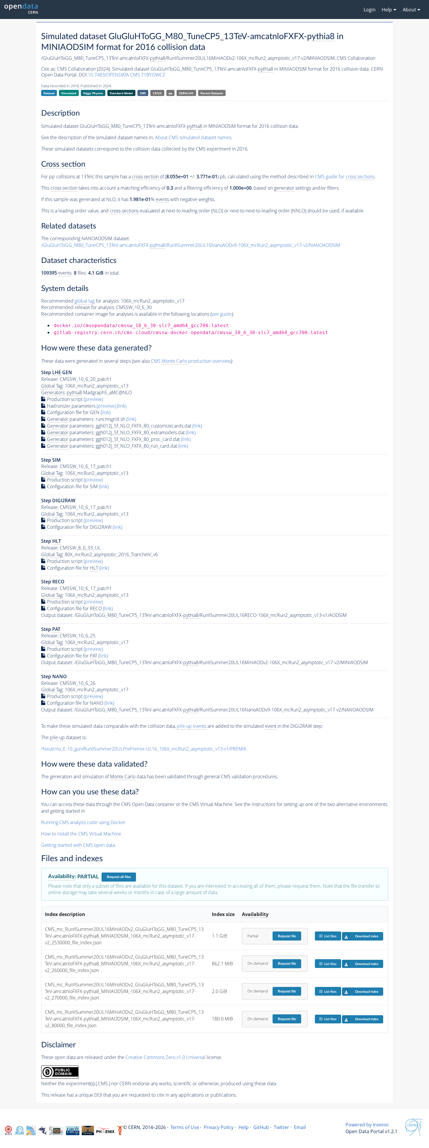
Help (243, 1127)
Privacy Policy (218, 1127)
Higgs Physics (93, 93)
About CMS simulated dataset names (193, 137)
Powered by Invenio (367, 1124)
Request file (287, 936)
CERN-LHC (186, 93)
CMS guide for (344, 176)
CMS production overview (191, 361)
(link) (121, 406)
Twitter (281, 1127)
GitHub (261, 1127)
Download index (367, 936)
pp (170, 93)
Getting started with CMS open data (78, 845)
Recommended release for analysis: (78, 307)
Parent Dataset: (211, 93)
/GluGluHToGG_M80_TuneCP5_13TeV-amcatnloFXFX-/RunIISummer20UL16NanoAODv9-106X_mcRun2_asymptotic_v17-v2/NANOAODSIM (190, 245)
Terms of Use (184, 1127)
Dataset (49, 93)
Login (370, 9)
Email (300, 1127)
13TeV (157, 93)
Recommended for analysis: (80, 301)
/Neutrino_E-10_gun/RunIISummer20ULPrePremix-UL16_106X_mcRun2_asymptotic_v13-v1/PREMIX (143, 749)
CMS (143, 93)
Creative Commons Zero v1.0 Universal (165, 1057)
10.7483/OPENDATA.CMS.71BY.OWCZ (126, 74)
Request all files (119, 877)
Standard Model (121, 93)
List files (330, 936)
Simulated (68, 93)
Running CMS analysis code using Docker (83, 822)
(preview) (93, 399)
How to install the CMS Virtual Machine (81, 834)
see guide (222, 314)
